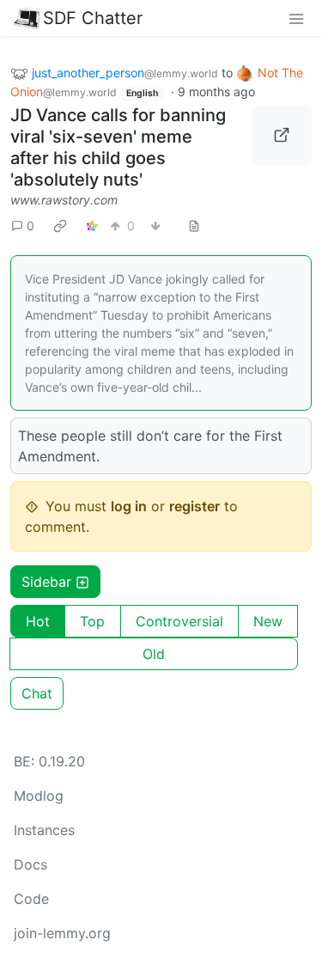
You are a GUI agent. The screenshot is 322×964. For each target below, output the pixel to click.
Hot (38, 621)
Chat (36, 693)
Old (154, 653)
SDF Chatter (93, 18)
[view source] (194, 225)
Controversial (179, 621)
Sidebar (46, 581)
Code (31, 898)
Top (92, 621)
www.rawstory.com (64, 199)
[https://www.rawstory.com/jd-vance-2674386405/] (282, 135)
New (268, 621)
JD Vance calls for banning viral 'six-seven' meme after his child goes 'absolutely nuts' (118, 147)
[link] (60, 225)
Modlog (39, 795)
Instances (44, 830)
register (194, 506)
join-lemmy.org (62, 933)
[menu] (296, 18)
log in (129, 506)
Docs (30, 864)
